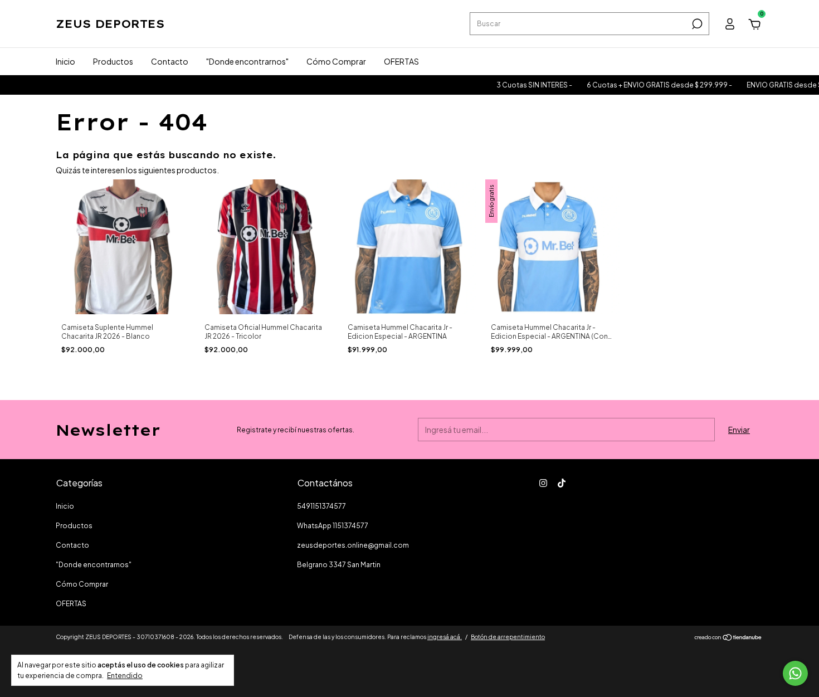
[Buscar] (696, 24)
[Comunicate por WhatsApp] (795, 673)
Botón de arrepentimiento (508, 636)
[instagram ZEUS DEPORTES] (543, 483)
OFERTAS (401, 61)
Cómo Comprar (336, 61)
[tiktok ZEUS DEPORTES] (561, 483)
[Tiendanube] (728, 638)
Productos (113, 61)
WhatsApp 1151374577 (332, 525)
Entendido (125, 675)
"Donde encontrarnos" (247, 61)
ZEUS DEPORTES (110, 24)
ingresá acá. (444, 636)
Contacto (169, 61)
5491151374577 (321, 506)
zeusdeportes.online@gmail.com (353, 545)
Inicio (65, 61)
